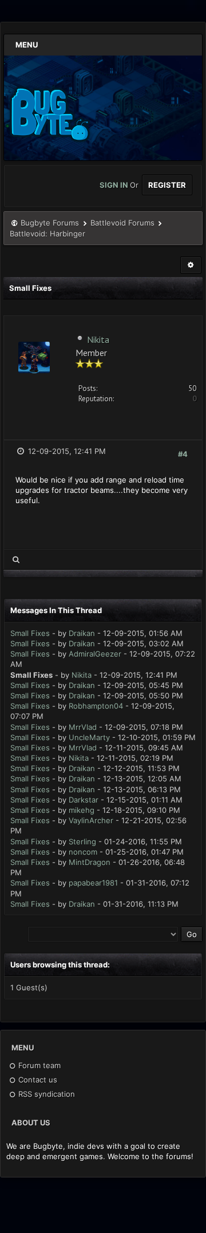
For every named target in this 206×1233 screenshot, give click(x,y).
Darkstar (83, 799)
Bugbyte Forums (50, 222)
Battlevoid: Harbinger (47, 233)
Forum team (38, 1065)
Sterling (82, 841)
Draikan (82, 633)
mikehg (81, 810)
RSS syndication (45, 1093)
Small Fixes (30, 633)
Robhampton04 (96, 705)
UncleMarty (89, 737)
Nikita (98, 339)
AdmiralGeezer (95, 653)
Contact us (36, 1079)
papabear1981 (93, 882)
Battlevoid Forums (122, 222)
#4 (183, 454)
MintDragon (89, 862)
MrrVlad (83, 727)
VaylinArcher (91, 820)
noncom (83, 851)
